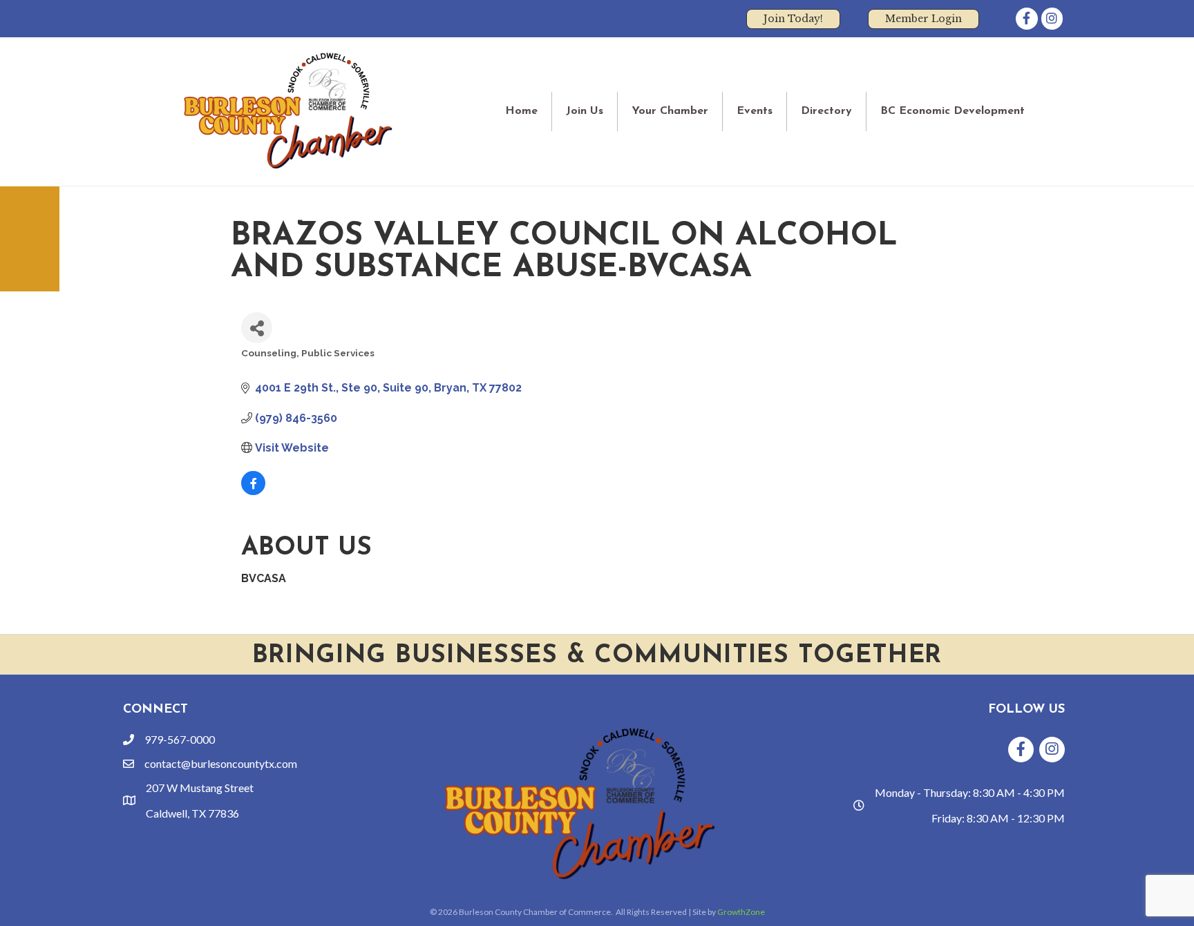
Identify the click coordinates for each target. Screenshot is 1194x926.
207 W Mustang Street (200, 787)
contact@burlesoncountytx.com (220, 763)
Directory (826, 111)
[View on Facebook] (253, 491)
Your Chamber (670, 111)
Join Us (584, 111)
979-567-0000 (179, 739)
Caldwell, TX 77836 (192, 813)
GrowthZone (741, 912)
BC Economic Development (952, 111)
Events (755, 111)
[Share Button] (256, 327)
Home (521, 111)
